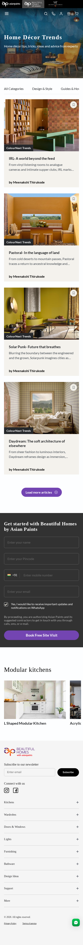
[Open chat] (76, 922)
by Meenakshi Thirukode (27, 182)
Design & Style (42, 89)
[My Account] (61, 13)
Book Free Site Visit (41, 635)
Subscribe (68, 772)
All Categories (14, 89)
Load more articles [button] (39, 492)
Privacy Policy (10, 923)
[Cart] (76, 13)
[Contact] (53, 13)
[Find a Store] (69, 13)
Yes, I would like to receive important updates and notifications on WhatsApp (42, 605)
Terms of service (29, 923)
